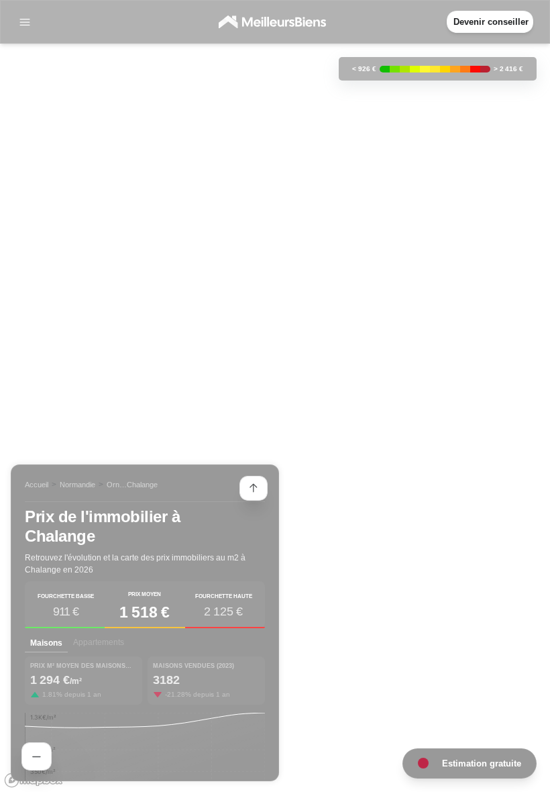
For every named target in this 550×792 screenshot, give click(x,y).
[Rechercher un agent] (36, 756)
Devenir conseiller (491, 22)
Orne (115, 485)
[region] (275, 396)
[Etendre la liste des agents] (253, 488)
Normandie (77, 485)
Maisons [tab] (46, 643)
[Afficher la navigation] (24, 22)
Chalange (142, 485)
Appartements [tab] (98, 642)
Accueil (36, 485)
